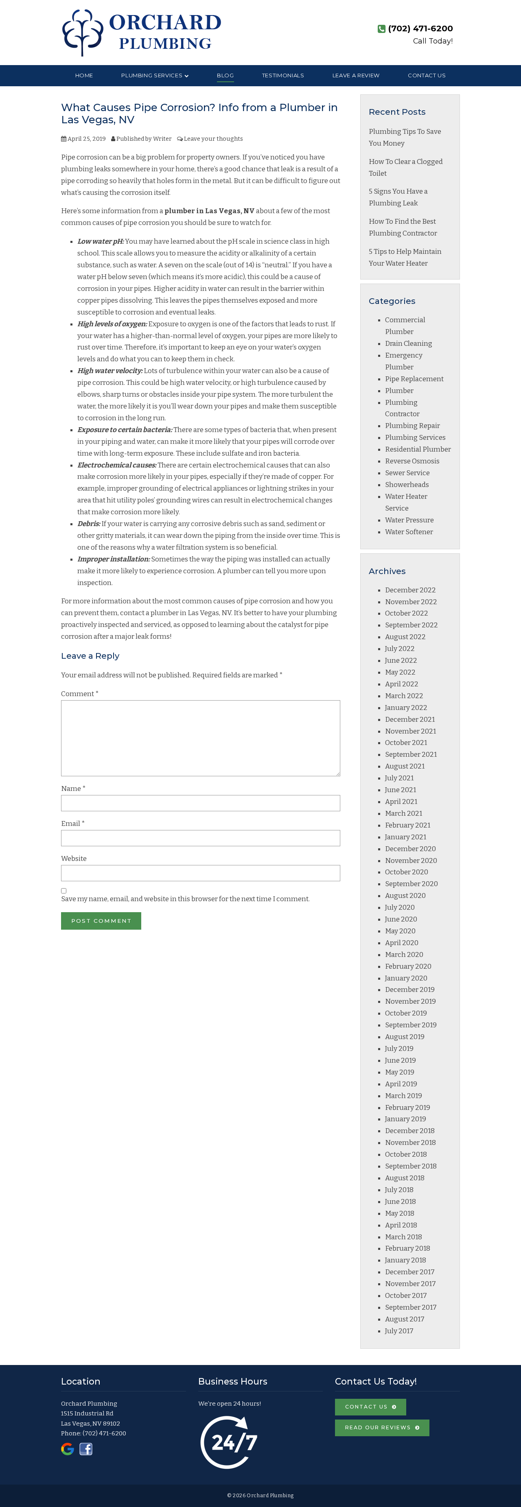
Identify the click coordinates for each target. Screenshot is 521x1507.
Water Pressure (409, 520)
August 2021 (405, 766)
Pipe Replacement (414, 379)
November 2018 (410, 1142)
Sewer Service (407, 473)
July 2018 (399, 1190)
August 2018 (405, 1178)
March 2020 (404, 954)
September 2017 (411, 1307)
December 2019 (410, 989)
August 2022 (405, 637)
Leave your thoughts (213, 138)
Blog (225, 75)
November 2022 (411, 602)
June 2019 (400, 1060)
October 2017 (406, 1295)
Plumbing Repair (412, 426)
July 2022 (400, 648)
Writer (162, 138)
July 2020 (400, 907)
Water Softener (409, 532)
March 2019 (403, 1096)
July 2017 (399, 1331)
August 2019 (405, 1037)
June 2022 (401, 660)
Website (74, 858)
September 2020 (411, 884)
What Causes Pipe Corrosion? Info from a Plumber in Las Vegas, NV (199, 113)
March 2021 (403, 813)
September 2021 (411, 754)
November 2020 (411, 860)
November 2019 (410, 1001)
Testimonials (283, 75)
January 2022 (406, 707)
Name (73, 788)
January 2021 (405, 837)
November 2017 (410, 1284)
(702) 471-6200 (104, 1433)
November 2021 (410, 731)
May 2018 (399, 1213)
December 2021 (410, 719)
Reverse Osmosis (412, 461)
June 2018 (400, 1201)
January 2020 (406, 978)
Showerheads (407, 484)
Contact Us (427, 75)
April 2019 (401, 1084)
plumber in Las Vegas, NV (209, 211)
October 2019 (406, 1013)
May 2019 (399, 1072)
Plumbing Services (151, 75)
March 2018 (403, 1237)
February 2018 (407, 1248)
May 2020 (400, 931)
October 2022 (406, 613)
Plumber (399, 391)
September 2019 (411, 1025)
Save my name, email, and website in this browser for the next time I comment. (185, 899)
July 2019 (399, 1048)
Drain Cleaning (408, 343)
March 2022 (404, 696)
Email (73, 823)
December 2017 (410, 1272)
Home (84, 75)
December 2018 (410, 1131)
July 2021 (399, 778)
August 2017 (405, 1319)
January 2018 (405, 1260)
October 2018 (406, 1154)
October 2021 (406, 742)
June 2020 (401, 919)
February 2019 (407, 1107)
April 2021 (401, 801)
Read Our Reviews (378, 1427)
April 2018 (401, 1225)
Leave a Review (356, 75)
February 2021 (407, 825)
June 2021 (400, 790)
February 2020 (408, 966)
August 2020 (405, 895)
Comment (80, 694)
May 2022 (400, 672)
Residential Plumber (418, 449)
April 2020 (401, 943)
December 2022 (410, 590)
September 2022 (411, 625)
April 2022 (401, 684)
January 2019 (405, 1119)
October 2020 (406, 872)
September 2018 (411, 1166)
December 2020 (410, 849)
